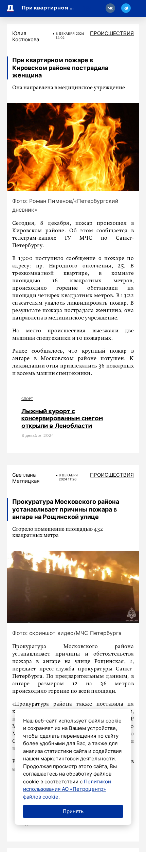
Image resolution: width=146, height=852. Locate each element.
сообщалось (47, 351)
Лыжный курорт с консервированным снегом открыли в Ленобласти (62, 418)
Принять (73, 811)
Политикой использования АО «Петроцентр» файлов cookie (67, 789)
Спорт (27, 399)
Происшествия (112, 33)
